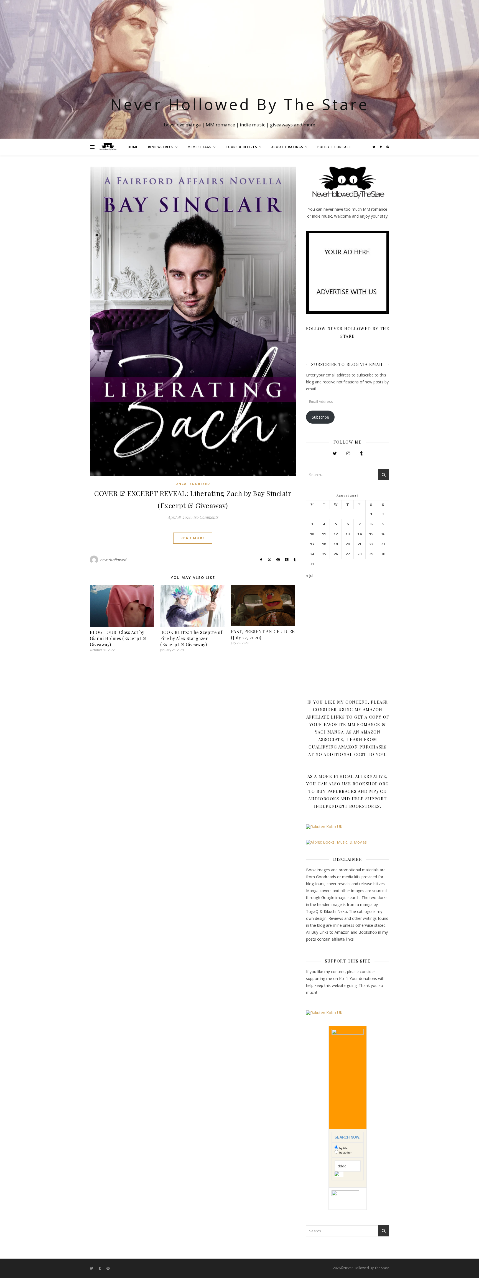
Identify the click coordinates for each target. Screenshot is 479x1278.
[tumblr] (381, 147)
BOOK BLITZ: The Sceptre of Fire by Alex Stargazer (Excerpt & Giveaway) (191, 638)
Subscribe (320, 417)
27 (348, 554)
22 (371, 544)
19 (336, 544)
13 (348, 534)
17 (312, 544)
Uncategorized (192, 484)
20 (348, 544)
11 (324, 534)
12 (336, 534)
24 (312, 554)
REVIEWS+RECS (161, 147)
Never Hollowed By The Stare (239, 104)
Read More (192, 538)
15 (371, 534)
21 (359, 544)
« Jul (309, 575)
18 (324, 544)
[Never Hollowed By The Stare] (108, 147)
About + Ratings (287, 147)
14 (359, 534)
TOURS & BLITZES (241, 147)
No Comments (205, 517)
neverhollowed (113, 559)
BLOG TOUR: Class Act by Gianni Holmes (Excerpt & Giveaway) (118, 638)
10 (312, 534)
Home (133, 147)
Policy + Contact (334, 147)
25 (324, 554)
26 (336, 554)
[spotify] (387, 147)
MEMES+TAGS (200, 147)
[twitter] (374, 147)
